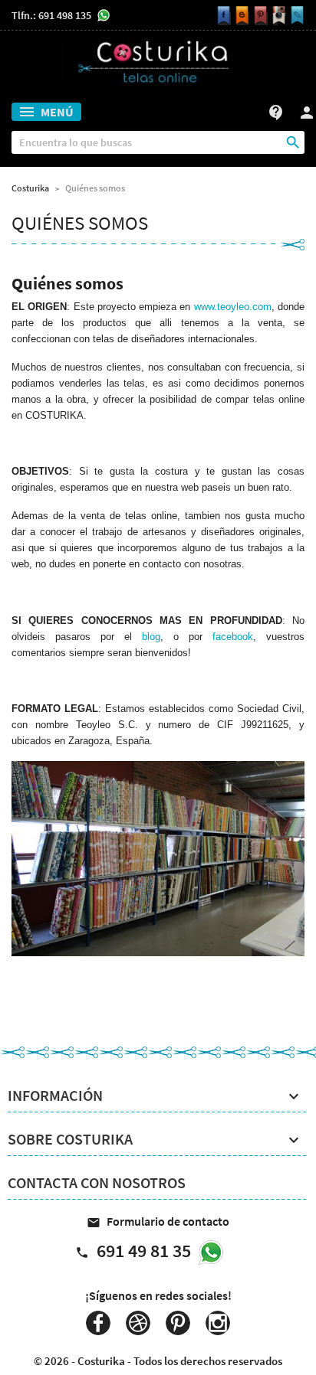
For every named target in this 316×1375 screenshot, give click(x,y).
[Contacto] (295, 15)
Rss (138, 1323)
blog (151, 636)
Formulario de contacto (158, 1221)
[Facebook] (221, 15)
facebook (232, 636)
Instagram (218, 1323)
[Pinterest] (258, 15)
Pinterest (178, 1323)
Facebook (98, 1323)
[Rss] (240, 15)
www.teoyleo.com (233, 306)
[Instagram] (277, 15)
